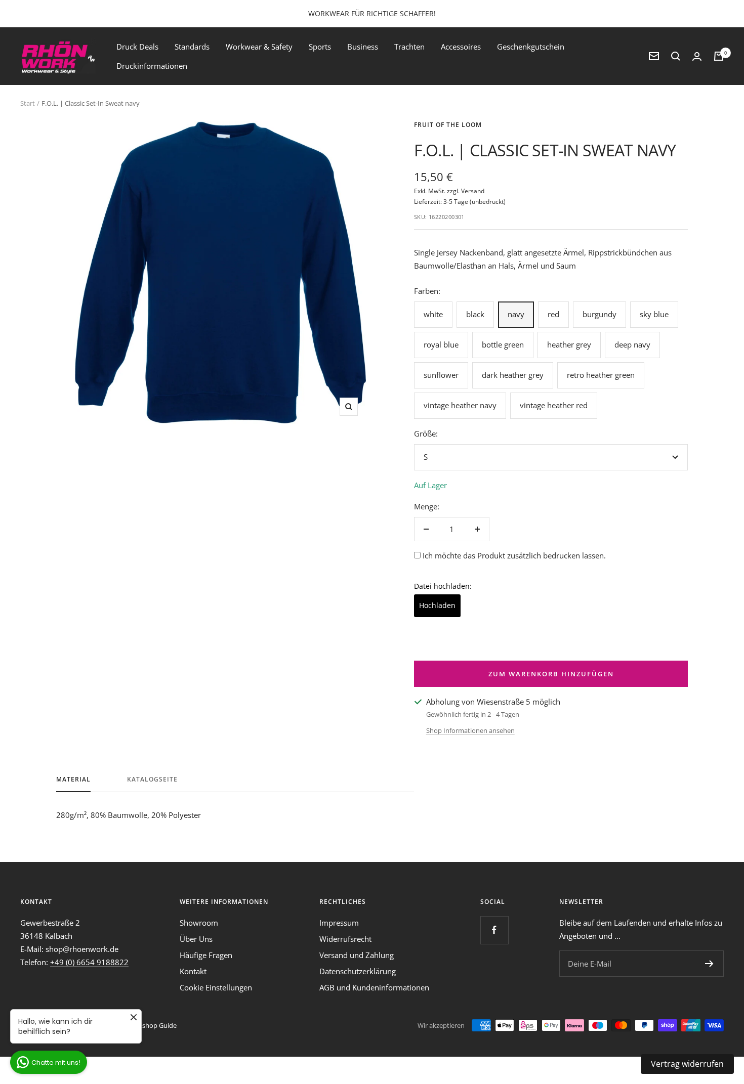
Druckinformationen (151, 66)
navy (516, 314)
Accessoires (461, 46)
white (433, 314)
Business (362, 46)
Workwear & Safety (259, 46)
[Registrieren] (709, 963)
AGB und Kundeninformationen (374, 987)
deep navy (632, 344)
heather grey (569, 344)
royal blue (441, 344)
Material (73, 780)
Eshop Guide (158, 1025)
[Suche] (675, 56)
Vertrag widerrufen (687, 1063)
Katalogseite (152, 780)
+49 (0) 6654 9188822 (89, 962)
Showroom (199, 923)
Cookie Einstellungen (216, 987)
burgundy (599, 314)
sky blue (654, 314)
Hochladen (437, 605)
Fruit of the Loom (448, 124)
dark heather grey (513, 375)
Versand (472, 191)
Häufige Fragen (206, 955)
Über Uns (196, 939)
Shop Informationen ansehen (470, 730)
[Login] (696, 56)
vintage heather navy (460, 405)
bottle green (503, 344)
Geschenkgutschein (530, 46)
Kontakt (193, 971)
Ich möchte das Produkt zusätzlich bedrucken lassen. (514, 555)
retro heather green (601, 375)
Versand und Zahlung (356, 955)
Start (27, 103)
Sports (320, 46)
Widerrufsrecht (345, 939)
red (553, 314)
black (475, 314)
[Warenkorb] (719, 56)
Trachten (409, 46)
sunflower (441, 375)
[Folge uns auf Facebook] (494, 930)
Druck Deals (137, 46)
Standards (192, 46)
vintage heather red (554, 405)
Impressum (339, 923)
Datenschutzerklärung (357, 971)
